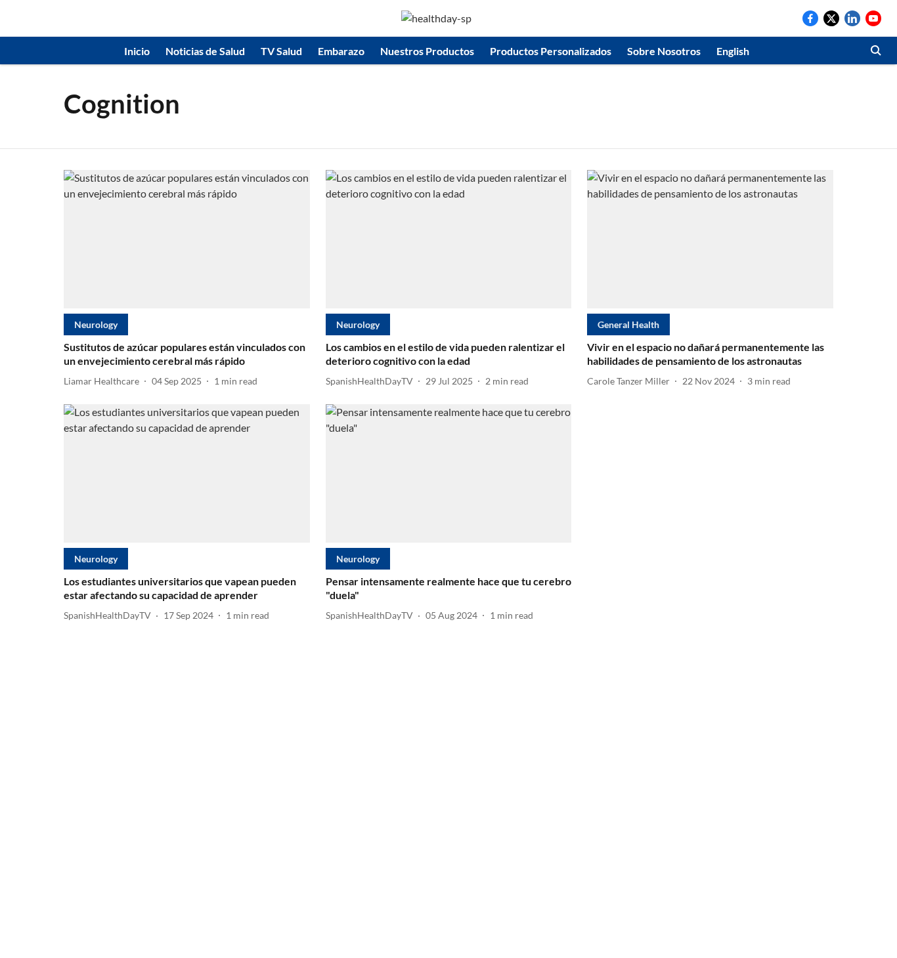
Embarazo (341, 51)
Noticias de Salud (205, 51)
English (732, 51)
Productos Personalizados (550, 51)
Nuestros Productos (427, 51)
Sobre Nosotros (664, 51)
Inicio (137, 51)
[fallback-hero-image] (187, 239)
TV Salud (281, 51)
